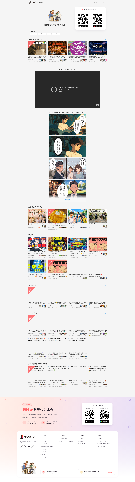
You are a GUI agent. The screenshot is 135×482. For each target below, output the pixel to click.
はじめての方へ (44, 443)
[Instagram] (25, 446)
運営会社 (80, 438)
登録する (110, 472)
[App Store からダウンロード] (83, 26)
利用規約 (99, 438)
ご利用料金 (43, 449)
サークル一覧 (42, 34)
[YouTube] (29, 446)
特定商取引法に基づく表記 (103, 443)
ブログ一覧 (43, 457)
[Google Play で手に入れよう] (97, 26)
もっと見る (104, 39)
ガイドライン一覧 (101, 446)
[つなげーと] (27, 436)
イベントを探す (43, 441)
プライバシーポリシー (102, 441)
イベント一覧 (33, 34)
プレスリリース (81, 443)
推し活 (49, 34)
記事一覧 (42, 454)
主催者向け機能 (63, 438)
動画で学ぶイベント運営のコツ (66, 441)
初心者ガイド (56, 34)
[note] (32, 446)
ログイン (102, 2)
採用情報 (80, 441)
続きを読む (67, 200)
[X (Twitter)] (21, 446)
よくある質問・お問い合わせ (46, 446)
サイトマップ (43, 451)
